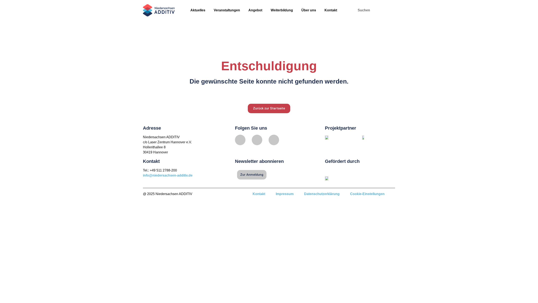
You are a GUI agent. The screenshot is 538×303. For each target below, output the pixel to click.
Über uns (308, 10)
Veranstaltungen (227, 10)
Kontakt (330, 10)
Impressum (285, 194)
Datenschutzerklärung (322, 194)
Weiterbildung (282, 10)
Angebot (255, 10)
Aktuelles (197, 10)
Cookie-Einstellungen (367, 194)
